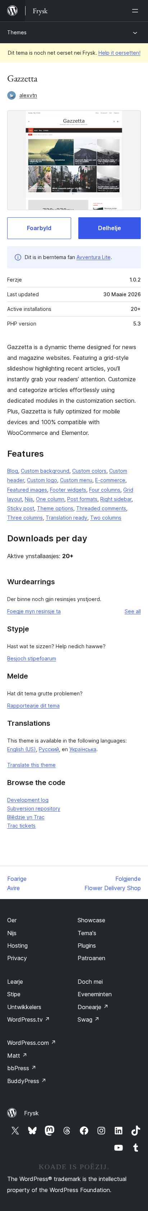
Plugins (87, 945)
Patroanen (91, 958)
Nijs (29, 499)
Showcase (91, 920)
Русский (49, 749)
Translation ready (66, 518)
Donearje (93, 1007)
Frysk (31, 1113)
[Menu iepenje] (136, 10)
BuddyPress (26, 1081)
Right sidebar (115, 499)
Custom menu (76, 480)
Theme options (55, 508)
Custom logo (42, 480)
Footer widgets (68, 490)
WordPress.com (31, 1042)
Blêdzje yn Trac (26, 817)
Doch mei (90, 981)
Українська (82, 749)
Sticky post (20, 508)
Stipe (13, 994)
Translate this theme (31, 765)
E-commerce (110, 480)
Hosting (17, 945)
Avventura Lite (94, 257)
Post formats (82, 499)
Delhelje (109, 228)
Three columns (25, 518)
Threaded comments (101, 508)
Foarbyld (39, 228)
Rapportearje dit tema (33, 706)
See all (133, 611)
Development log (27, 800)
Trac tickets (21, 826)
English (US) (21, 749)
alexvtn (28, 95)
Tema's (87, 933)
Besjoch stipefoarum (31, 658)
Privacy (17, 958)
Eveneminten (95, 994)
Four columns (104, 490)
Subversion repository (33, 808)
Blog (12, 471)
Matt (17, 1055)
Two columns (105, 518)
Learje (15, 981)
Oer (12, 920)
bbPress (21, 1068)
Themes (17, 32)
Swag (89, 1019)
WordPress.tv (28, 1019)
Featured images (27, 490)
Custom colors (89, 471)
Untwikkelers (24, 1007)
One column (50, 499)
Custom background (45, 471)
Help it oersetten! (119, 53)
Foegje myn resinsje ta (34, 611)
